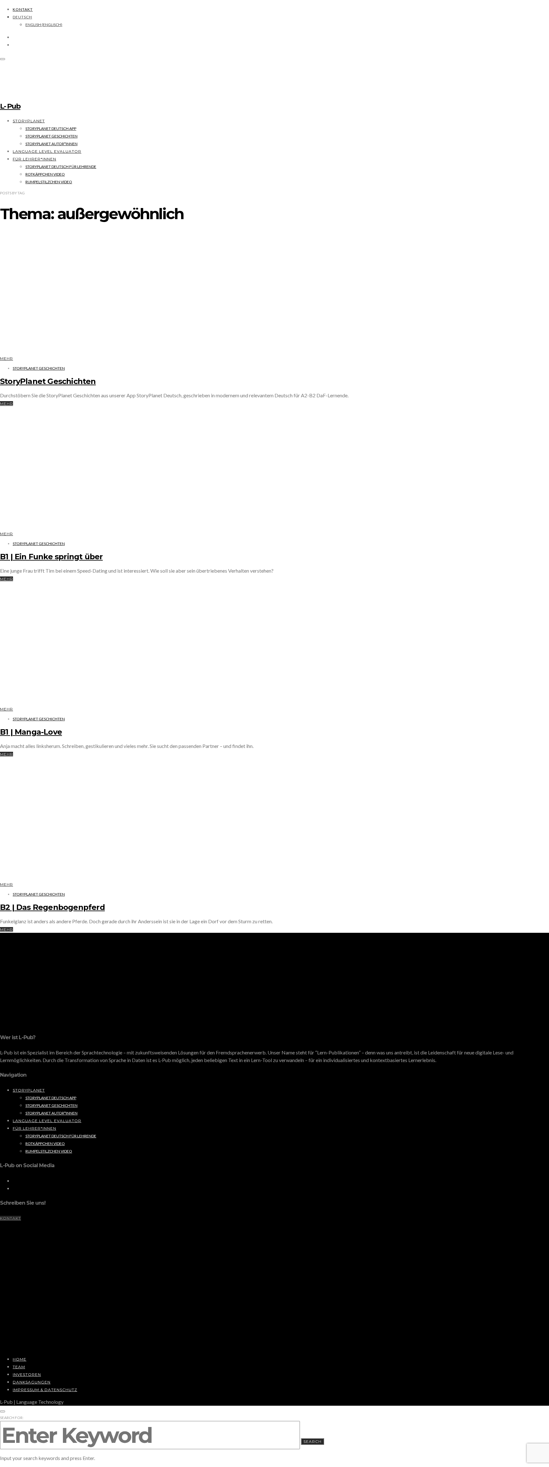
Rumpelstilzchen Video (48, 181)
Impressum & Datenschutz (45, 1389)
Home (19, 1359)
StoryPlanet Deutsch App (50, 128)
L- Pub (10, 106)
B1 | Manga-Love (31, 732)
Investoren (27, 1374)
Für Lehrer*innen (34, 159)
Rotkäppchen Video (45, 174)
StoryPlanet (29, 120)
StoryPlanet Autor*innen (51, 143)
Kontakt (23, 9)
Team (19, 1366)
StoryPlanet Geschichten (51, 136)
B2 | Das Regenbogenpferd (52, 907)
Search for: (12, 1417)
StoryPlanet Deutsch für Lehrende (60, 166)
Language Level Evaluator (47, 151)
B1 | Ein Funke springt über (51, 556)
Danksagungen (32, 1382)
